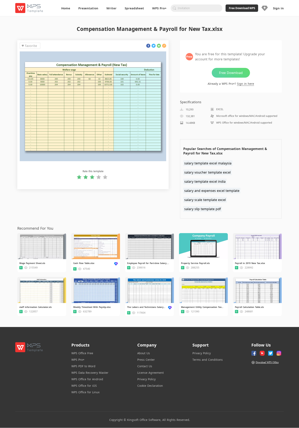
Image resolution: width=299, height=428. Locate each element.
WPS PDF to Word (83, 366)
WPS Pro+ (77, 360)
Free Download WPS (242, 8)
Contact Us (144, 366)
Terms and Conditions (207, 360)
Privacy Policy (146, 379)
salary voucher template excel (207, 172)
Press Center (146, 360)
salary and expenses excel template (211, 190)
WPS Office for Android (87, 379)
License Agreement (150, 373)
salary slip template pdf (202, 209)
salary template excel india (205, 181)
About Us (143, 353)
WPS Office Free (82, 353)
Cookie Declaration (150, 386)
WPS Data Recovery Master (89, 373)
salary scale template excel (205, 200)
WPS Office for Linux (85, 392)
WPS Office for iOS (84, 386)
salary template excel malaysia (207, 163)
